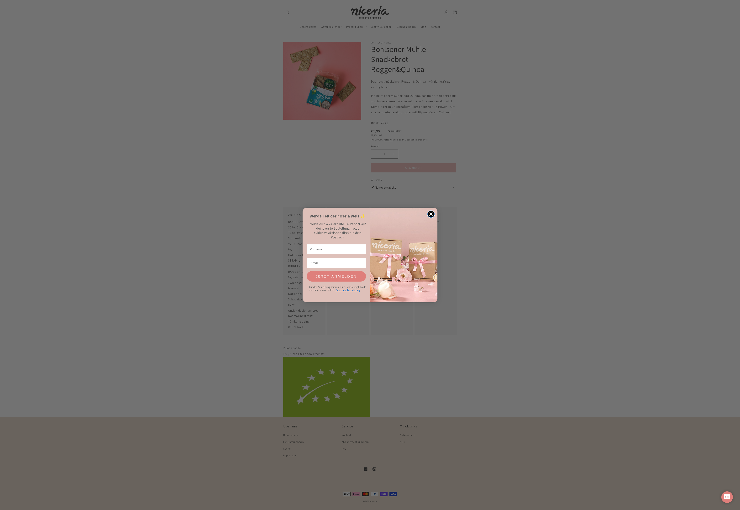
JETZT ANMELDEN (336, 276)
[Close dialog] (431, 214)
